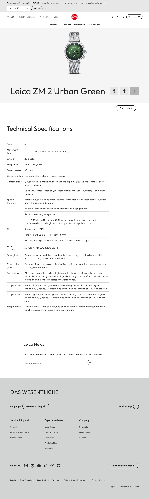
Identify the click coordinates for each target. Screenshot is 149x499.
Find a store (123, 17)
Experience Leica (27, 16)
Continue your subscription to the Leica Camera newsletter (90, 362)
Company (44, 16)
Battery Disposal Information (76, 480)
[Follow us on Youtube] (32, 465)
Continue (37, 8)
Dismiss (45, 8)
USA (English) (13, 8)
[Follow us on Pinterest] (58, 465)
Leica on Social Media (123, 465)
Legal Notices (43, 480)
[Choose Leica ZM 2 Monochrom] (124, 91)
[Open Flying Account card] (117, 17)
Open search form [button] (112, 17)
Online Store (133, 17)
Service (57, 16)
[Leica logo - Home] (74, 17)
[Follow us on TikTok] (45, 465)
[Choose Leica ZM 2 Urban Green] (134, 91)
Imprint (13, 480)
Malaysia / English (35, 406)
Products (11, 16)
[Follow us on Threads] (52, 465)
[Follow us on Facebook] (39, 465)
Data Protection (27, 480)
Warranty (56, 480)
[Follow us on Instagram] (26, 465)
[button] (136, 406)
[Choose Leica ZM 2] (114, 91)
